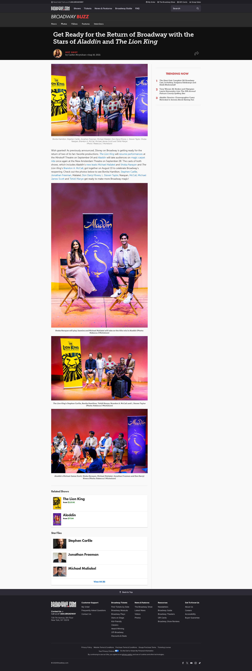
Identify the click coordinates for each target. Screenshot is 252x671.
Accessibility (190, 614)
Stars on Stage (117, 618)
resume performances (131, 154)
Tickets (87, 8)
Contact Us (56, 611)
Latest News (140, 610)
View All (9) (99, 581)
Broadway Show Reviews (168, 621)
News (54, 24)
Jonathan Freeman (61, 175)
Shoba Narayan (128, 164)
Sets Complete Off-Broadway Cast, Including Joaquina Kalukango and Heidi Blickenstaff (177, 82)
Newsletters (163, 607)
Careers (188, 610)
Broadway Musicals (119, 610)
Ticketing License (164, 647)
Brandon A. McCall (73, 168)
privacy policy (127, 654)
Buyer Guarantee (192, 618)
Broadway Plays (118, 614)
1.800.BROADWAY (68, 2)
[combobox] (186, 8)
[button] (197, 55)
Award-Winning (117, 628)
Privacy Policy (86, 647)
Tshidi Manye (77, 178)
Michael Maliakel (106, 164)
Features (86, 24)
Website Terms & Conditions (104, 647)
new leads (91, 164)
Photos (64, 24)
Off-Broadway (117, 632)
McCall (133, 175)
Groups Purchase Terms (147, 647)
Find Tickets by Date (120, 607)
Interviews (98, 24)
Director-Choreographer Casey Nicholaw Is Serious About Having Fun (177, 98)
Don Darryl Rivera (91, 175)
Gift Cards (183, 2)
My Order (151, 2)
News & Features (103, 8)
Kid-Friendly (116, 621)
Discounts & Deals (119, 636)
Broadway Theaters (166, 614)
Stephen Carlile (129, 171)
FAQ (137, 8)
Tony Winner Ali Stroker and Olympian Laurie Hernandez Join (177, 91)
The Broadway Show (167, 2)
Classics (114, 625)
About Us (189, 607)
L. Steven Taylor (110, 175)
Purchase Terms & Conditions (126, 647)
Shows (77, 8)
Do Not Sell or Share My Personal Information (136, 651)
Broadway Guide (123, 8)
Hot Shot (71, 52)
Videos (74, 24)
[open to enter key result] (198, 8)
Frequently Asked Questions (94, 610)
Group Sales (196, 2)
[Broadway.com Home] (60, 8)
